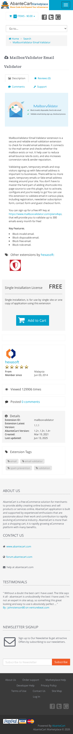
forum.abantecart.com (19, 556)
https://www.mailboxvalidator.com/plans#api (35, 214)
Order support (30, 680)
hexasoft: (47, 255)
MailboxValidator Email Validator (31, 42)
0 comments (31, 402)
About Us (10, 680)
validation (44, 468)
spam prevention (20, 468)
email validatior (33, 461)
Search (27, 38)
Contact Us (39, 691)
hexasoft (12, 362)
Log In (36, 696)
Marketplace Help (56, 680)
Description (18, 78)
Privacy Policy (49, 685)
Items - (24, 16)
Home (15, 38)
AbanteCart (58, 725)
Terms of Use (18, 691)
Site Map (57, 691)
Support (41, 86)
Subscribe (61, 662)
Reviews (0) (44, 78)
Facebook (44, 17)
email (13, 461)
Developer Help (25, 685)
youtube (58, 17)
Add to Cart (37, 320)
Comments (18, 86)
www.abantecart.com (18, 546)
